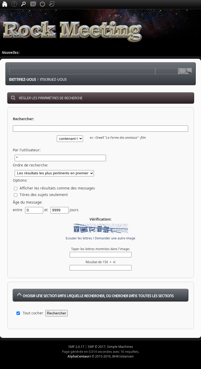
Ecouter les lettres (79, 238)
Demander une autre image (115, 238)
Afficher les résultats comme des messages (57, 188)
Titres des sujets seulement (43, 194)
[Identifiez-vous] (42, 4)
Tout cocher (33, 312)
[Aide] (14, 4)
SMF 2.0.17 (76, 346)
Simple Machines (120, 346)
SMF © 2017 (96, 346)
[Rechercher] (23, 4)
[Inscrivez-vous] (52, 4)
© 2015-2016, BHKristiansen (101, 356)
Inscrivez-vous (53, 79)
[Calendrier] (33, 4)
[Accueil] (4, 4)
